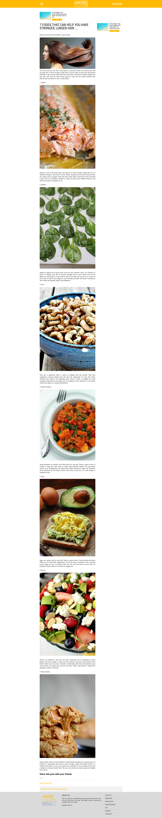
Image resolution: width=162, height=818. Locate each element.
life (106, 807)
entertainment (110, 804)
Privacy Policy (67, 805)
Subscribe (117, 4)
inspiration (109, 801)
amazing (108, 810)
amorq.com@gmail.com (49, 805)
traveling (108, 814)
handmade (108, 798)
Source (41, 778)
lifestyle (108, 795)
